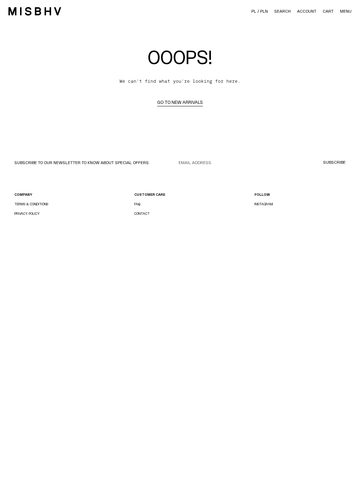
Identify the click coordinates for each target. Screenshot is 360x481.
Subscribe (334, 162)
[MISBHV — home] (34, 11)
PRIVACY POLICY (27, 213)
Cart (328, 11)
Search (282, 11)
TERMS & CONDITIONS (31, 204)
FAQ (137, 204)
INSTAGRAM (264, 204)
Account (306, 11)
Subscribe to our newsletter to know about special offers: (82, 162)
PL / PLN (259, 11)
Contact (142, 213)
